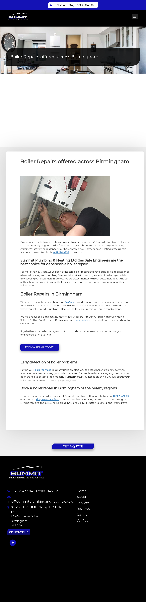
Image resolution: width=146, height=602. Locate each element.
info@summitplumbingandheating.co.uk (40, 501)
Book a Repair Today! (39, 347)
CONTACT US (19, 532)
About (81, 497)
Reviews (83, 509)
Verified (83, 521)
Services (83, 503)
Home (82, 491)
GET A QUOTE (73, 446)
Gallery (82, 515)
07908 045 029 (86, 5)
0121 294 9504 (63, 5)
